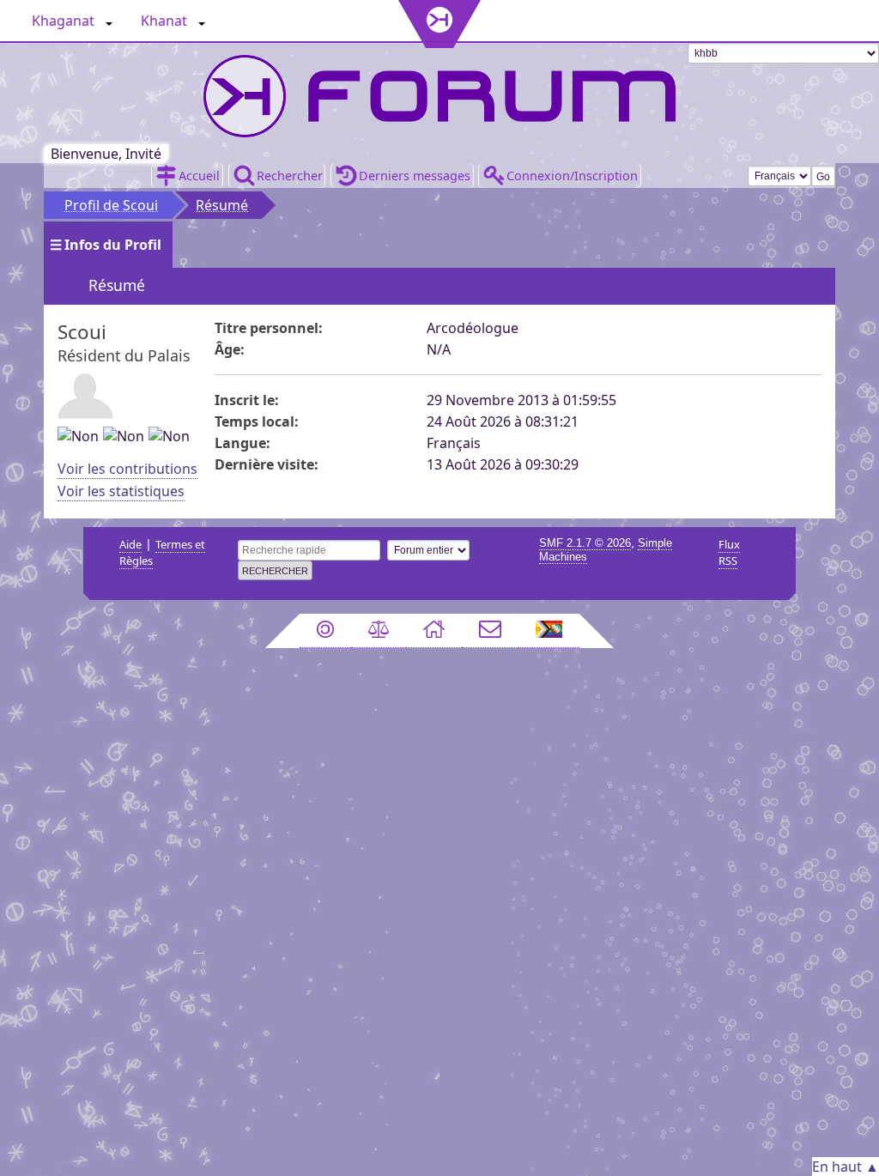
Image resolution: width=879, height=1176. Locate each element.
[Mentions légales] (378, 631)
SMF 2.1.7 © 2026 (585, 542)
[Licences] (325, 631)
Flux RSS (729, 552)
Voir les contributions (127, 468)
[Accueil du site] (434, 631)
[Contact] (490, 631)
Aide (130, 544)
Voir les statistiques (121, 491)
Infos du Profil (112, 244)
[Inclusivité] (549, 631)
